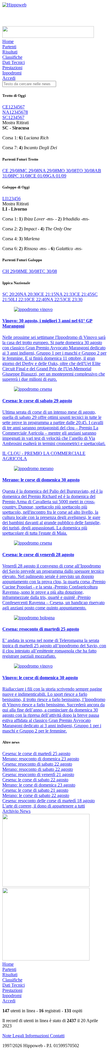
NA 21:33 (65, 294)
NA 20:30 (29, 294)
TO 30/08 (85, 170)
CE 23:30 (74, 299)
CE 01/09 (39, 175)
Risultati (9, 51)
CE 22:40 (38, 299)
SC (5, 117)
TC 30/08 (48, 271)
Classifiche (12, 57)
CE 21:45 (83, 294)
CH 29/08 (11, 271)
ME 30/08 (30, 271)
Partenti (9, 46)
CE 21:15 (47, 294)
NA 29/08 (48, 170)
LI (4, 198)
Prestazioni (12, 67)
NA (5, 112)
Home (8, 41)
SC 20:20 (11, 294)
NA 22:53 (56, 299)
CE (5, 106)
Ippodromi (12, 72)
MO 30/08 (66, 170)
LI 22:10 (21, 299)
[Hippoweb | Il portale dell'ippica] (14, 4)
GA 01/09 (57, 175)
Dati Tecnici (13, 62)
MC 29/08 (29, 170)
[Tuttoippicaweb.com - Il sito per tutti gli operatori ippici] (48, 36)
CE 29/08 (11, 170)
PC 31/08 (21, 175)
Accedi (8, 78)
